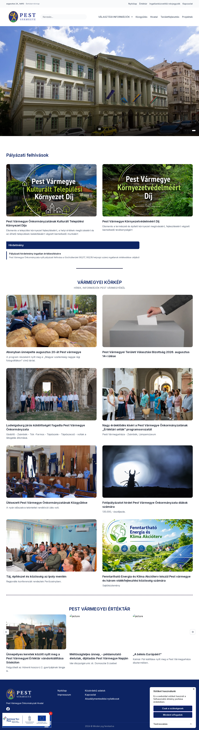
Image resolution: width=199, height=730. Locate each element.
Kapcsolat (90, 694)
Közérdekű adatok (95, 690)
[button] (187, 130)
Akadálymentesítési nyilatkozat (102, 698)
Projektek (187, 16)
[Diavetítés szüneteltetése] (99, 129)
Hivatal (154, 16)
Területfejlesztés (170, 16)
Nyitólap (62, 690)
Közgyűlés (141, 16)
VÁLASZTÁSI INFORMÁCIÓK (114, 16)
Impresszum (64, 694)
